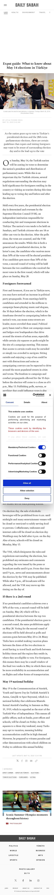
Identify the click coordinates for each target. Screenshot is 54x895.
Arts (40, 855)
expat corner (8, 773)
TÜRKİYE (40, 846)
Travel (42, 12)
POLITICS (13, 846)
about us (26, 888)
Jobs (6, 888)
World (13, 850)
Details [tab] (27, 402)
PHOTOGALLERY (16, 823)
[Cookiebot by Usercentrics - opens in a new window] (33, 395)
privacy (15, 888)
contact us (38, 888)
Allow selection (27, 490)
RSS (48, 888)
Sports (13, 860)
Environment (28, 12)
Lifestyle (13, 855)
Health (15, 12)
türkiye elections (10, 777)
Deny (27, 498)
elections (35, 773)
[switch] (42, 455)
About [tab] (44, 402)
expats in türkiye (22, 773)
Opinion (40, 860)
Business (40, 850)
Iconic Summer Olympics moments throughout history (27, 816)
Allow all (27, 483)
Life (6, 12)
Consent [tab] (10, 402)
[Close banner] (50, 395)
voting (33, 777)
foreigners (23, 777)
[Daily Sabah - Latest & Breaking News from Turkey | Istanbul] (26, 5)
